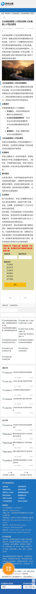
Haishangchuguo (7, 28)
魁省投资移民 (7, 495)
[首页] (33, 577)
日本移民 (9, 310)
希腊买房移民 (7, 489)
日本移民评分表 (6, 351)
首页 (2, 13)
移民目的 (7, 262)
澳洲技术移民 (22, 489)
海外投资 (10, 276)
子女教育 (10, 264)
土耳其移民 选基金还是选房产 (22, 390)
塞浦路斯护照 (22, 495)
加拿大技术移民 (7, 498)
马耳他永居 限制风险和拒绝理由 (22, 372)
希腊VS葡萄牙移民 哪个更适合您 (22, 451)
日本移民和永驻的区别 (8, 342)
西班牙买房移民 (22, 501)
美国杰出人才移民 (8, 492)
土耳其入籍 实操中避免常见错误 (22, 381)
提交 (15, 284)
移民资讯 (7, 13)
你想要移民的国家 (7, 583)
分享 (25, 298)
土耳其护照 (21, 498)
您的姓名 (7, 254)
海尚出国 (5, 486)
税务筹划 (10, 273)
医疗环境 (10, 267)
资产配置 (10, 279)
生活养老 (10, 270)
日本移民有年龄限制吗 (25, 342)
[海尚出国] (7, 5)
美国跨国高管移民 (23, 492)
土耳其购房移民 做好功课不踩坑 (22, 398)
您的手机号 (23, 254)
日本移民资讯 (16, 13)
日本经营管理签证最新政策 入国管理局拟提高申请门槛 (9, 330)
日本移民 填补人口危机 (25, 323)
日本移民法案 (6, 359)
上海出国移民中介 (16, 577)
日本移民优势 (22, 351)
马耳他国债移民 (7, 501)
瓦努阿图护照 (22, 486)
